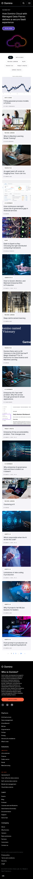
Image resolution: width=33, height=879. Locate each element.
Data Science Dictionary (8, 808)
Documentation (6, 811)
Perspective (9, 65)
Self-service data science (9, 781)
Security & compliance (8, 738)
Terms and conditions (8, 858)
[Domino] (12, 667)
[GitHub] (12, 705)
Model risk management (8, 784)
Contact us (4, 845)
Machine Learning (13, 61)
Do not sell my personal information (12, 852)
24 (21, 653)
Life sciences (5, 753)
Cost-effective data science (10, 778)
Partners (4, 839)
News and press (6, 836)
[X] (2, 705)
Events (3, 796)
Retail (3, 762)
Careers (3, 833)
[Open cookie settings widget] (3, 876)
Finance (3, 756)
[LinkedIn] (7, 705)
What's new (5, 741)
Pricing (3, 735)
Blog (2, 799)
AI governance (5, 729)
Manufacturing (5, 765)
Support (4, 814)
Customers (4, 842)
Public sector (5, 759)
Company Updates (16, 70)
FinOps (3, 732)
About (3, 827)
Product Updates (22, 65)
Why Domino (5, 830)
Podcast (4, 802)
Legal (3, 864)
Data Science (19, 57)
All (11, 57)
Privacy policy (5, 855)
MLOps (24, 61)
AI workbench (5, 723)
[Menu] (29, 3)
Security (4, 861)
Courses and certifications (9, 805)
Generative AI (5, 775)
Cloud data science (7, 787)
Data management (7, 720)
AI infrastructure (6, 717)
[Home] (6, 3)
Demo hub (4, 817)
